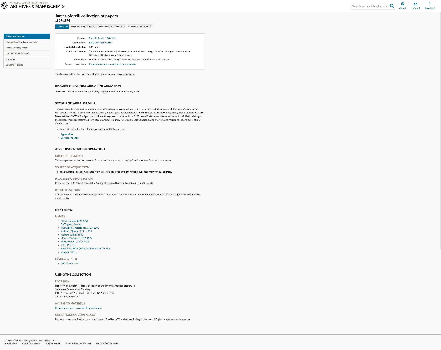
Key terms (10, 59)
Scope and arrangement (16, 48)
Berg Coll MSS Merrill (100, 42)
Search (392, 6)
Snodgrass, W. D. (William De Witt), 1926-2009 (85, 248)
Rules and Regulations (31, 343)
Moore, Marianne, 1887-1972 (76, 238)
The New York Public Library (18, 340)
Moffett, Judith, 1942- (72, 234)
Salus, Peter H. (68, 245)
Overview (62, 26)
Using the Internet (52, 343)
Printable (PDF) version (112, 26)
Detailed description (83, 26)
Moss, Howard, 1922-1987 (75, 241)
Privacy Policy (11, 343)
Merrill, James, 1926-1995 (103, 38)
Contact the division (140, 26)
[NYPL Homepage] (4, 5)
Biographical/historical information (22, 42)
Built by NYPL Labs (46, 340)
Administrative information (18, 53)
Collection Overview (15, 36)
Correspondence (69, 137)
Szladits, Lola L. (68, 252)
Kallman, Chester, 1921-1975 (76, 231)
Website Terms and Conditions (78, 343)
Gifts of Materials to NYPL (107, 343)
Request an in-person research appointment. (112, 64)
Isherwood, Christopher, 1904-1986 (80, 227)
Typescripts (67, 134)
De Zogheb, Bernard (71, 224)
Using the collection (14, 65)
